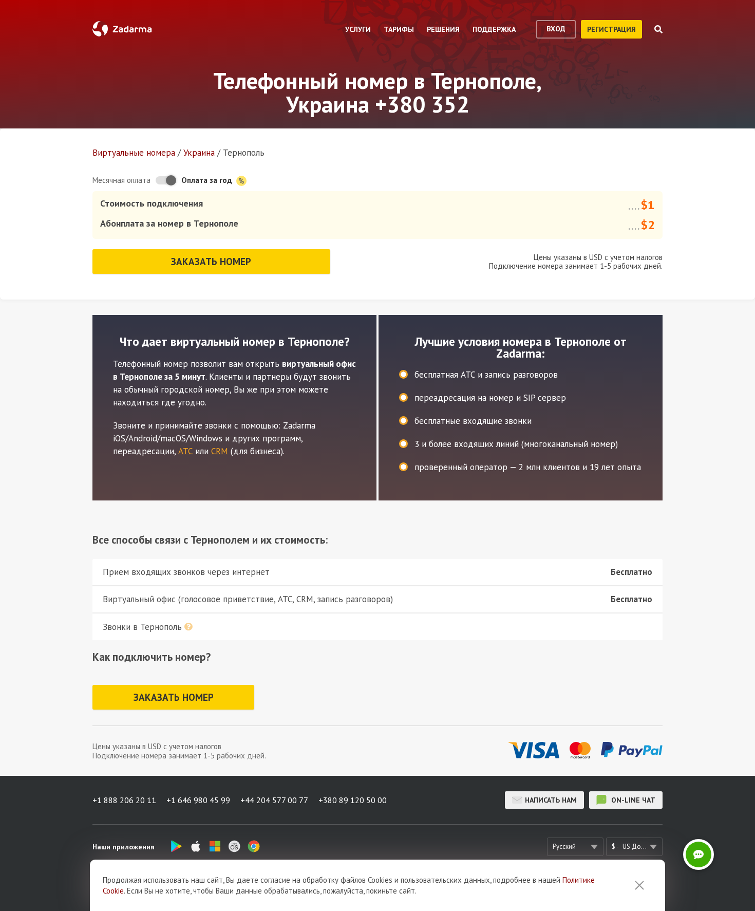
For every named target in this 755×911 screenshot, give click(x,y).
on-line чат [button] (632, 800)
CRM (219, 451)
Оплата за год (207, 180)
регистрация (611, 29)
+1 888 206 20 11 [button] (124, 800)
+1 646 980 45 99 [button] (198, 800)
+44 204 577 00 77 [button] (274, 800)
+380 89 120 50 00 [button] (352, 800)
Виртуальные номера (133, 152)
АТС (185, 451)
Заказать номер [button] (211, 261)
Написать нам (551, 800)
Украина (199, 152)
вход (555, 28)
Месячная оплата (121, 180)
